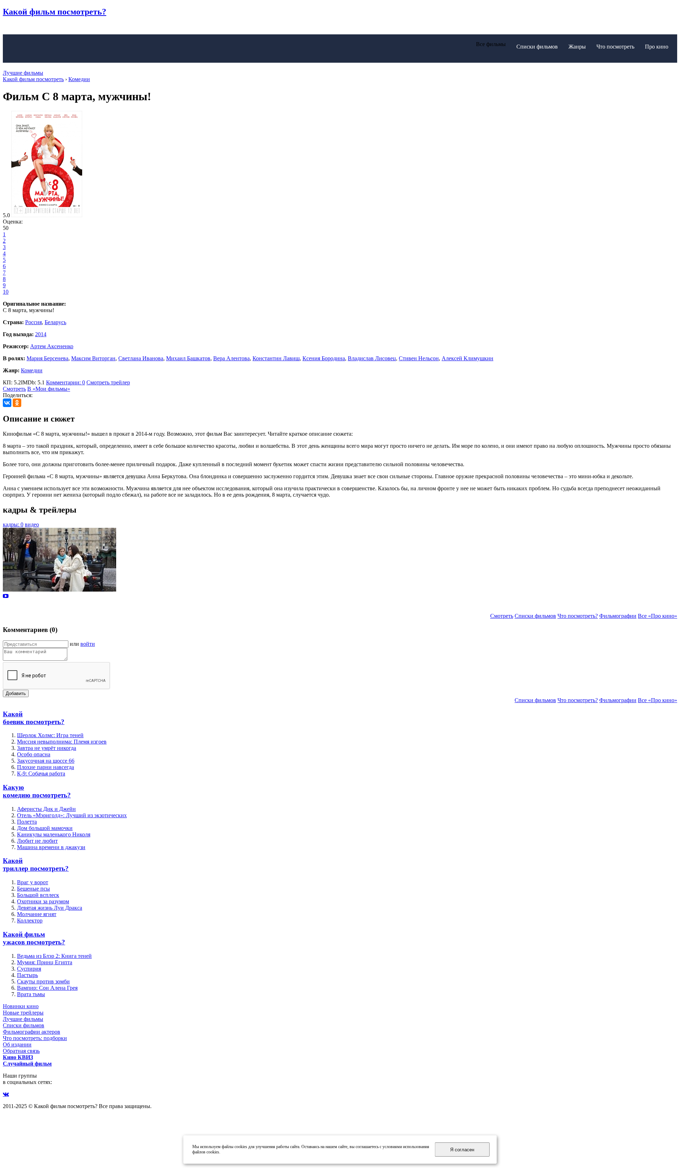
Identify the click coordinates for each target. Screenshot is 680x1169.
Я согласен (462, 1149)
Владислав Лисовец (372, 358)
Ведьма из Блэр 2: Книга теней (54, 956)
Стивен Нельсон (419, 358)
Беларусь (55, 322)
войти (87, 644)
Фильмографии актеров (31, 1032)
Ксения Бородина (323, 358)
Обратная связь (21, 1051)
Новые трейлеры (23, 1013)
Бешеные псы (33, 889)
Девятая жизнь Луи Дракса (49, 908)
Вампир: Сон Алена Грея (47, 988)
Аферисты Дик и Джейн (46, 809)
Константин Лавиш (276, 358)
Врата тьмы (31, 994)
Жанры (577, 47)
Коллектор (29, 920)
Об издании (17, 1044)
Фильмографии (617, 616)
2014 (40, 334)
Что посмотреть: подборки (35, 1038)
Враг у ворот (32, 882)
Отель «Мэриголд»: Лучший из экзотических (72, 815)
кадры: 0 (13, 524)
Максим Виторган (93, 358)
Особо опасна (33, 754)
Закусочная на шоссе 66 (45, 761)
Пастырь (27, 975)
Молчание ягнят (36, 914)
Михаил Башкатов (188, 358)
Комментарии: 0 (65, 382)
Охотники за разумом (43, 901)
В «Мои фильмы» (48, 389)
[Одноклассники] (17, 403)
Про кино (656, 47)
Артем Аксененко (51, 346)
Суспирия (29, 969)
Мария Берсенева (47, 358)
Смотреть (14, 389)
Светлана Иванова (140, 358)
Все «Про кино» (657, 616)
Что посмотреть (615, 47)
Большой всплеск (38, 895)
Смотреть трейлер (108, 382)
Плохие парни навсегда (45, 767)
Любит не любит (37, 841)
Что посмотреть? (577, 616)
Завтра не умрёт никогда (46, 748)
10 (5, 292)
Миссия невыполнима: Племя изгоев (62, 742)
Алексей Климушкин (467, 358)
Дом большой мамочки (45, 828)
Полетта (27, 822)
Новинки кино (21, 1006)
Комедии (31, 370)
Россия (33, 322)
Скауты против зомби (43, 981)
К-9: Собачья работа (41, 773)
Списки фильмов (537, 47)
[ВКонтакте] (7, 403)
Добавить (16, 693)
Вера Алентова (231, 358)
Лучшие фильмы (23, 73)
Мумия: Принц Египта (44, 962)
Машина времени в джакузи (51, 847)
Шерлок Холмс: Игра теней (50, 735)
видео (32, 524)
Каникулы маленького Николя (53, 834)
